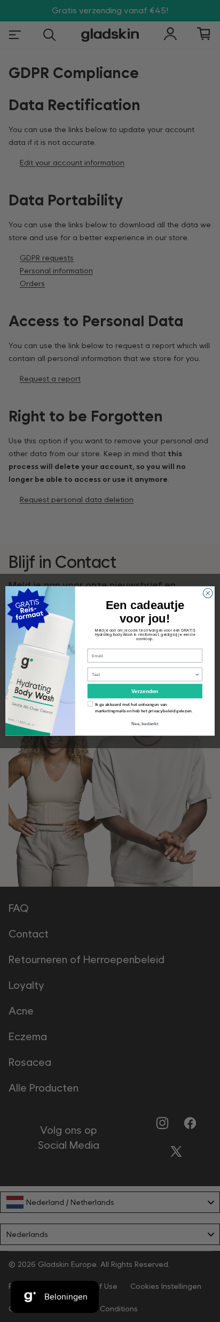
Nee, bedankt (144, 723)
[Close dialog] (208, 593)
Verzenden (144, 691)
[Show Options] (197, 674)
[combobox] (143, 674)
